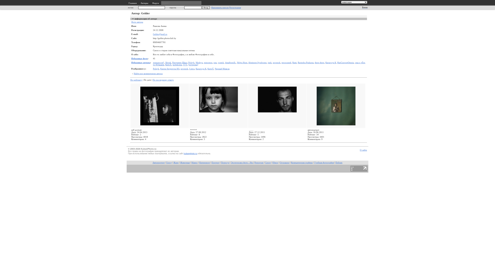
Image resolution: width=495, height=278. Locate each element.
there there (319, 63)
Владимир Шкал (179, 63)
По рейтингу (136, 80)
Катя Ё (168, 65)
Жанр (176, 163)
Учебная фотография (324, 163)
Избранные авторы (140, 63)
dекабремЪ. (230, 63)
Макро (194, 163)
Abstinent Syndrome (257, 63)
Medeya (199, 63)
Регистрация (235, 8)
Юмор (275, 163)
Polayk (191, 63)
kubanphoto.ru (190, 153)
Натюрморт (204, 163)
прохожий (286, 63)
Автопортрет (159, 163)
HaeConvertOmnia (345, 63)
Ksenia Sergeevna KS (169, 69)
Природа (225, 163)
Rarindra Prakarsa (306, 63)
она (215, 63)
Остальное (284, 163)
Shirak (168, 63)
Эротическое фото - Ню (242, 163)
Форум (155, 3)
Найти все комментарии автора (148, 74)
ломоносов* (158, 63)
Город (169, 163)
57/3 (185, 65)
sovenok (276, 63)
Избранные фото (139, 59)
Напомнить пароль (220, 8)
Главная (133, 3)
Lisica (192, 69)
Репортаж (259, 163)
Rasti (294, 63)
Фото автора (137, 22)
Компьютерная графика (302, 163)
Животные (185, 163)
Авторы (144, 3)
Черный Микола (222, 69)
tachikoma (177, 65)
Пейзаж (338, 163)
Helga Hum (242, 63)
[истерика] (193, 65)
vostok (221, 63)
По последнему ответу (163, 80)
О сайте (363, 150)
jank (270, 63)
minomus (208, 63)
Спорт (268, 163)
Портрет (215, 163)
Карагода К (330, 63)
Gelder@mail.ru (160, 34)
